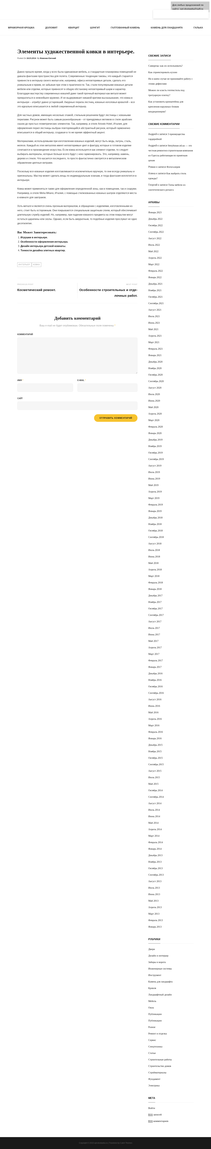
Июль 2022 (154, 245)
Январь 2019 (155, 511)
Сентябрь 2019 (156, 459)
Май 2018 (153, 563)
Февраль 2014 (155, 842)
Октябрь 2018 (155, 530)
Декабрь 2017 (155, 595)
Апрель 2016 (155, 719)
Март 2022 (153, 264)
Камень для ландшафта (167, 27)
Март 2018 (153, 576)
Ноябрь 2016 (155, 680)
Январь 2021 (155, 355)
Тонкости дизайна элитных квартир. (43, 250)
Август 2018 (154, 543)
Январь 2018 (155, 589)
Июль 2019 (154, 472)
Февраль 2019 (155, 504)
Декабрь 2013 (155, 855)
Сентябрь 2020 (156, 381)
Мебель (152, 1001)
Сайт (20, 398)
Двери (151, 949)
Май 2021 (153, 329)
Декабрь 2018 (155, 517)
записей (155, 1114)
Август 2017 (154, 621)
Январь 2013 (155, 926)
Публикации (155, 1014)
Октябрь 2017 (155, 608)
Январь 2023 (155, 212)
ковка (36, 264)
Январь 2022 (155, 277)
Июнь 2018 (154, 556)
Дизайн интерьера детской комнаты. (43, 246)
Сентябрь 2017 (156, 615)
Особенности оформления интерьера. (44, 241)
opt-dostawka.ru (101, 1143)
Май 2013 (153, 900)
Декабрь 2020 (155, 361)
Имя (20, 380)
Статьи (152, 1053)
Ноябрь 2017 (155, 602)
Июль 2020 (154, 394)
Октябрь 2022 (155, 225)
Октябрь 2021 (155, 296)
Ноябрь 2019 (155, 446)
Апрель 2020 (155, 413)
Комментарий (25, 334)
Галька (198, 27)
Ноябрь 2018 (155, 524)
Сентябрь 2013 (156, 874)
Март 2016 (153, 725)
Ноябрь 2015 (155, 751)
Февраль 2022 (155, 271)
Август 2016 (154, 699)
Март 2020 (153, 420)
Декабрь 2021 (155, 283)
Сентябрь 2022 (156, 232)
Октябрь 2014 (155, 790)
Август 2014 (154, 803)
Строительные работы (160, 1059)
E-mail (81, 380)
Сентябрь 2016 (156, 693)
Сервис (152, 1040)
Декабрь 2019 (155, 439)
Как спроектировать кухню (162, 72)
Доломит (51, 27)
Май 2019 (153, 485)
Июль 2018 (154, 550)
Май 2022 (153, 251)
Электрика (154, 1085)
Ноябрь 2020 (155, 368)
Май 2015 (153, 784)
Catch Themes (126, 1143)
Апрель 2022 (155, 258)
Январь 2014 (155, 848)
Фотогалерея (173, 167)
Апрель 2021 (155, 335)
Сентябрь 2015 (156, 764)
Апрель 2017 (155, 647)
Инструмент (154, 975)
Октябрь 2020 (155, 374)
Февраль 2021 (155, 348)
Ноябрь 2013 (155, 861)
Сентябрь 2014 (156, 797)
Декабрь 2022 (155, 219)
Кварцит (73, 27)
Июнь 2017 (154, 634)
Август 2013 (154, 881)
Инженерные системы (160, 968)
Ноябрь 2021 (155, 290)
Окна (151, 1007)
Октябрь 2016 (155, 686)
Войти (151, 1108)
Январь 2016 (155, 738)
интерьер (24, 264)
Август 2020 (154, 387)
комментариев (158, 1121)
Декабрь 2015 (155, 745)
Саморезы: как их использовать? (165, 65)
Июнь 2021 (154, 322)
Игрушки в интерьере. (34, 237)
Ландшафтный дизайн (160, 994)
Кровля (152, 988)
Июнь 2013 (154, 894)
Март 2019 (153, 498)
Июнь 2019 (154, 478)
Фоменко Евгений (48, 58)
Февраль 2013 (155, 920)
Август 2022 (154, 238)
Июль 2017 (154, 628)
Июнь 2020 (154, 400)
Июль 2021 (154, 316)
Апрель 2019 (155, 491)
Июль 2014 (154, 810)
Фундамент (154, 1079)
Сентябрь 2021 (156, 303)
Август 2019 (154, 465)
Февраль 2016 (155, 732)
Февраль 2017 (155, 660)
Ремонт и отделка (157, 1033)
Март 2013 (153, 913)
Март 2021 (153, 342)
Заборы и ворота (157, 962)
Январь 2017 (155, 667)
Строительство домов (159, 1066)
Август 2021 (154, 309)
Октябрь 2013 (155, 868)
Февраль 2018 (155, 582)
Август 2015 (154, 771)
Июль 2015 (154, 777)
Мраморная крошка (21, 27)
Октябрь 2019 (155, 452)
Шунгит (95, 27)
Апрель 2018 (155, 569)
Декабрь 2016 (155, 673)
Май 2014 (153, 823)
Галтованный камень (125, 27)
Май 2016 (153, 712)
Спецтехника (155, 1046)
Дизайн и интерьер (158, 955)
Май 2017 (153, 641)
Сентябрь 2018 (156, 537)
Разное (151, 1027)
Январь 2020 (155, 433)
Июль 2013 (154, 887)
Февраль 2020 (155, 426)
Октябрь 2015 (155, 758)
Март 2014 (153, 835)
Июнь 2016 (154, 706)
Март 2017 (153, 654)
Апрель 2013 (155, 907)
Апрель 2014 (155, 829)
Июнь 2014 (154, 816)
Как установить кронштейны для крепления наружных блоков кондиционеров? (165, 106)
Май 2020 (153, 407)
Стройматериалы (157, 1072)
